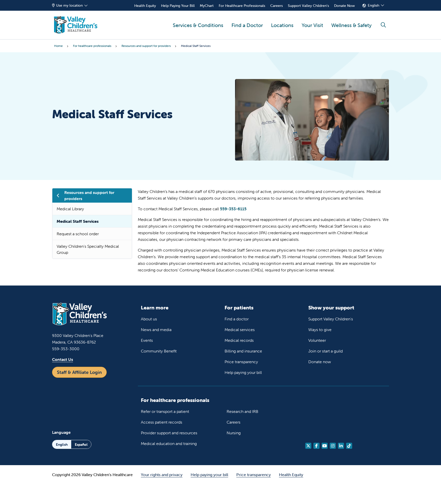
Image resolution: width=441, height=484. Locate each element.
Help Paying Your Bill (178, 5)
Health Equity (145, 5)
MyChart (207, 5)
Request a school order (78, 233)
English (373, 5)
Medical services (240, 329)
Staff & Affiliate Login (79, 372)
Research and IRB (242, 411)
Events (147, 340)
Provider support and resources (169, 432)
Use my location (69, 5)
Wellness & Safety (351, 25)
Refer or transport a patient (165, 411)
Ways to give (320, 329)
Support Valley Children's (308, 5)
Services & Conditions (198, 25)
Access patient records (161, 422)
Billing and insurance (243, 351)
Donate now (319, 361)
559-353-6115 (233, 208)
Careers (276, 5)
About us (149, 318)
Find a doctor (237, 318)
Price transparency (241, 361)
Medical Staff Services (78, 221)
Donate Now (344, 5)
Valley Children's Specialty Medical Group (88, 249)
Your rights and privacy (161, 474)
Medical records (239, 340)
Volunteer (317, 340)
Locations (282, 25)
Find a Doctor (247, 25)
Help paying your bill (243, 372)
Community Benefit (159, 351)
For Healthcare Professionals (242, 5)
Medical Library (70, 208)
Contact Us (62, 359)
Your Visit (312, 25)
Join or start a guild (325, 351)
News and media (156, 329)
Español (81, 444)
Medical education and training (169, 443)
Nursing (234, 432)
